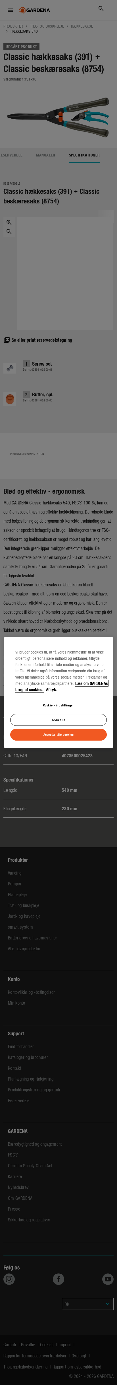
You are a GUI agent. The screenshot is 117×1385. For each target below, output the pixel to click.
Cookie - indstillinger (58, 705)
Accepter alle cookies (58, 734)
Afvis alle (58, 719)
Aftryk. (51, 689)
